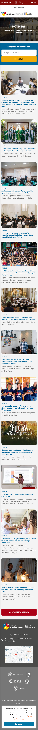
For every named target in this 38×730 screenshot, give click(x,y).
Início (6, 30)
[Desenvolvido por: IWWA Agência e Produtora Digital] (19, 703)
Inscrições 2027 (19, 7)
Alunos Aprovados (16, 30)
